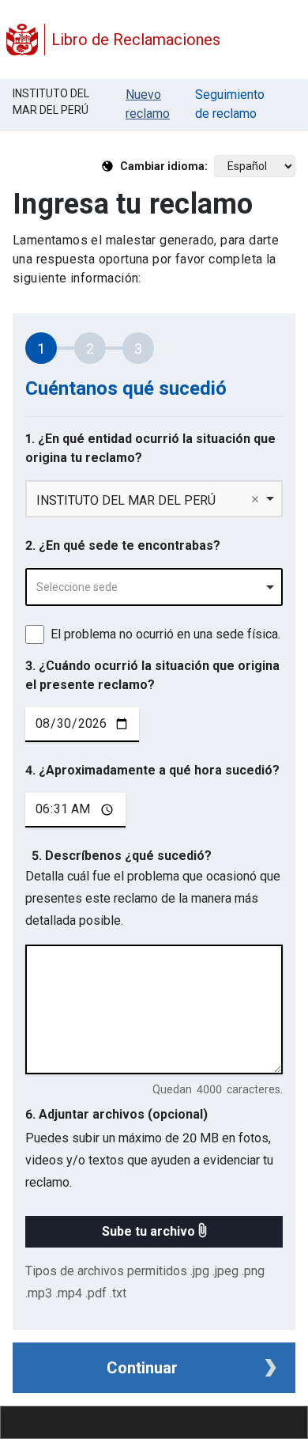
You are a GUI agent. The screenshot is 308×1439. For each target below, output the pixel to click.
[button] (154, 1232)
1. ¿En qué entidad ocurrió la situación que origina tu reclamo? (150, 448)
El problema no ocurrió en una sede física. (165, 634)
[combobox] (154, 587)
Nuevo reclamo (148, 104)
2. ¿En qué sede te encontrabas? (122, 545)
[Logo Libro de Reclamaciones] (22, 39)
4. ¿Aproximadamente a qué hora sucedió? (152, 770)
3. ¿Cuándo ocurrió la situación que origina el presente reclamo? (152, 675)
